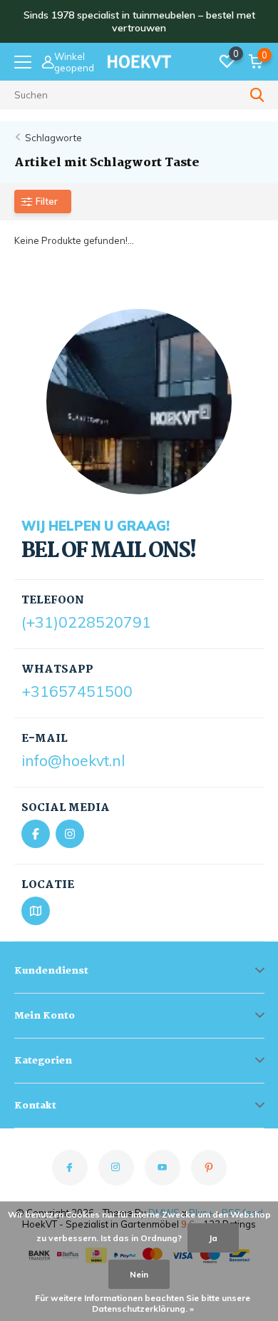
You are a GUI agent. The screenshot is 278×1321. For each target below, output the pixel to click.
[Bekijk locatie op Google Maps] (35, 911)
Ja (213, 1238)
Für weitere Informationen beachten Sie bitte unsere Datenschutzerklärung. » (142, 1303)
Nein (139, 1274)
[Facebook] (35, 834)
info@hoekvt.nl (73, 760)
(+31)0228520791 (86, 622)
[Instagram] (70, 834)
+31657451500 (77, 691)
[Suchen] (257, 95)
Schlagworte (53, 137)
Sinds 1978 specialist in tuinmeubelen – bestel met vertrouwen (139, 21)
